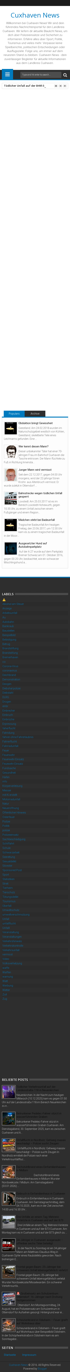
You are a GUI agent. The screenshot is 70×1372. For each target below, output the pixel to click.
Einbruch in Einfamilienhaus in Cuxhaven (40, 1193)
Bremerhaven (10, 657)
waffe (5, 967)
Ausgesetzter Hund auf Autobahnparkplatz (32, 545)
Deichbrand (9, 675)
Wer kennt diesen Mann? (33, 446)
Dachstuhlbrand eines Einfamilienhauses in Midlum (41, 1168)
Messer (6, 790)
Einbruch (7, 714)
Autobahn (8, 621)
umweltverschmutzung (15, 914)
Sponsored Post (12, 870)
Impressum (29, 1355)
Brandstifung (10, 652)
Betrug (6, 644)
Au (4, 617)
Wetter (6, 990)
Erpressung (9, 723)
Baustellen (8, 630)
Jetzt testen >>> (14, 279)
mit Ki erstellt (9, 794)
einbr (5, 706)
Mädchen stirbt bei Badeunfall (36, 520)
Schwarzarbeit (10, 852)
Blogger (42, 1368)
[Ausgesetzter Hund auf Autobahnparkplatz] (11, 548)
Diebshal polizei (11, 688)
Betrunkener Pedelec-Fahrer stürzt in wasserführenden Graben (38, 1115)
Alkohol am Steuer (13, 603)
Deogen (6, 683)
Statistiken (8, 879)
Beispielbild (8, 635)
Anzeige (7, 608)
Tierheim (7, 887)
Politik (6, 825)
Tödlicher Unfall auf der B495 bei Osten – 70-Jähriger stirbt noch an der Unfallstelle (34, 385)
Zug (4, 998)
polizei (6, 830)
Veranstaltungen (12, 936)
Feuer (5, 750)
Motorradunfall (11, 799)
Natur (5, 803)
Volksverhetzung (12, 963)
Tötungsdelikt (10, 896)
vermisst (7, 954)
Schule (6, 848)
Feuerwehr (8, 754)
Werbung (7, 985)
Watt (5, 981)
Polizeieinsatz (10, 834)
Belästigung (9, 639)
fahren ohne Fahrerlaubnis (17, 737)
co (4, 661)
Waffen (6, 972)
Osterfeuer (8, 817)
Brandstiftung (10, 648)
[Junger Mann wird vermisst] (11, 475)
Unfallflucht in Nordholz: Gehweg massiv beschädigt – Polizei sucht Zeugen (41, 1141)
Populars (14, 413)
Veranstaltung (10, 932)
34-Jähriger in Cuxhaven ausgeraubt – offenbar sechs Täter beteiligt (39, 1241)
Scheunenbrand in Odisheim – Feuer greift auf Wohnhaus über (42, 1321)
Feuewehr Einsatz (12, 763)
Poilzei (6, 821)
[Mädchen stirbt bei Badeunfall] (11, 525)
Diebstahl (7, 692)
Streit (5, 883)
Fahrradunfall (10, 746)
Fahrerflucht (9, 741)
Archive (35, 413)
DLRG (5, 697)
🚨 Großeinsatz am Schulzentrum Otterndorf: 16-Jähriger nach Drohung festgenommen (39, 1297)
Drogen (6, 701)
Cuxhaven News (35, 15)
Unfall (17, 308)
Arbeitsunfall (9, 612)
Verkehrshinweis (12, 941)
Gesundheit (9, 772)
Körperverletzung (12, 785)
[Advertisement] (35, 1039)
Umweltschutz (10, 910)
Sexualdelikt (9, 861)
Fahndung (8, 732)
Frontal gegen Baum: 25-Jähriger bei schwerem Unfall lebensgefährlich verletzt (42, 1268)
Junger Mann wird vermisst (35, 469)
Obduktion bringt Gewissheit (35, 423)
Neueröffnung (10, 808)
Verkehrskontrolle (12, 945)
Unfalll (6, 927)
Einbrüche (8, 719)
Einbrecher (8, 710)
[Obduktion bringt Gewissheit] (11, 428)
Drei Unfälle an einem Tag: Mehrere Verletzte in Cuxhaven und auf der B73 (39, 1218)
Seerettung (8, 856)
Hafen (6, 777)
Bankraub (8, 626)
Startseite (10, 1355)
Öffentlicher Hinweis (14, 812)
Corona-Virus (10, 666)
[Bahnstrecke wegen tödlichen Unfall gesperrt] (11, 498)
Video (5, 958)
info (4, 781)
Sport (5, 874)
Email (37, 120)
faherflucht (8, 728)
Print (24, 120)
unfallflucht (9, 923)
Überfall (6, 905)
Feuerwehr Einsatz (13, 759)
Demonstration (11, 679)
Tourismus (8, 901)
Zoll (4, 994)
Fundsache (9, 768)
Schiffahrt (8, 843)
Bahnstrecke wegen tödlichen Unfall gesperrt (40, 495)
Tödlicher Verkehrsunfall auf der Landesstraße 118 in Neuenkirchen (37, 1088)
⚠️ (4, 599)
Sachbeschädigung (13, 839)
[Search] (65, 75)
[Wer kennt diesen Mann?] (11, 452)
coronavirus (9, 670)
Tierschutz (8, 892)
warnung (7, 976)
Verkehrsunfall (10, 950)
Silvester (7, 865)
